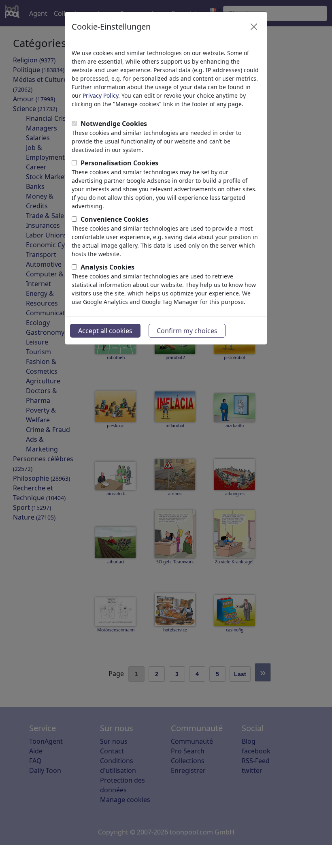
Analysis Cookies (107, 267)
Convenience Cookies (115, 219)
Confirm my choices (187, 330)
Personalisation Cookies (119, 162)
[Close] (253, 26)
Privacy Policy (100, 95)
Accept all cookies (105, 330)
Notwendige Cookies (114, 123)
